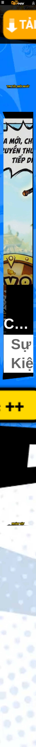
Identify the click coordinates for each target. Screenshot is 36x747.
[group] (18, 246)
